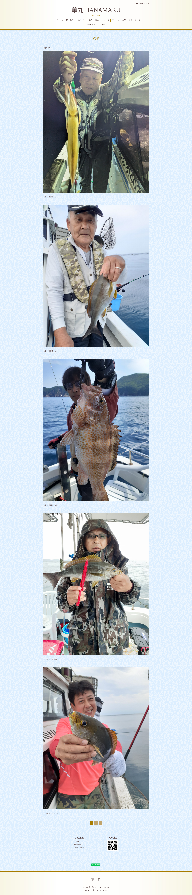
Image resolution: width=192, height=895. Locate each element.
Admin (101, 890)
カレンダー (81, 20)
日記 (104, 24)
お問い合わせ (134, 20)
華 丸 (96, 879)
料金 (97, 20)
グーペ (95, 890)
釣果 (124, 20)
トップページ (57, 20)
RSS (106, 890)
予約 (90, 20)
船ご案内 (70, 20)
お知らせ (105, 20)
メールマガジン (92, 24)
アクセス (115, 20)
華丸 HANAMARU (96, 10)
